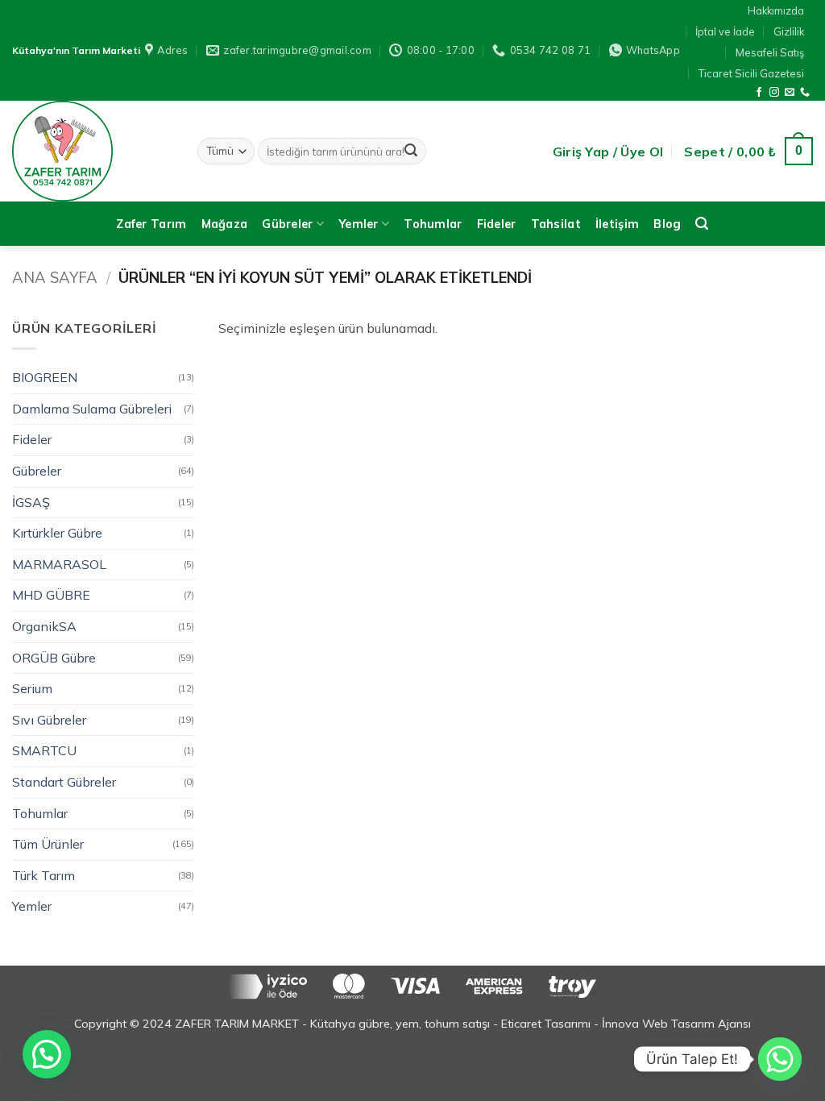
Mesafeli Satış (770, 52)
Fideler (496, 224)
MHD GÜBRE (51, 595)
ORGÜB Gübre (54, 658)
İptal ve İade (725, 31)
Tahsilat (556, 224)
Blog (667, 224)
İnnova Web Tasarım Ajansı (676, 1023)
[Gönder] (411, 151)
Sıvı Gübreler (49, 720)
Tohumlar (433, 224)
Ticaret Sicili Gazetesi (751, 73)
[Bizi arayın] (805, 92)
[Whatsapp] (780, 1059)
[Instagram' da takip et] (774, 92)
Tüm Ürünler (48, 844)
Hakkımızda (776, 10)
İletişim (617, 224)
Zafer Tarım (151, 224)
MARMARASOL (59, 564)
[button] (608, 151)
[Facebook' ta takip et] (759, 92)
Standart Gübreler (64, 782)
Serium (32, 688)
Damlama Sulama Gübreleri (92, 409)
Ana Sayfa (54, 277)
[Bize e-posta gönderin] (789, 92)
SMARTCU (44, 750)
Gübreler (287, 224)
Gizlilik (788, 31)
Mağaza (224, 224)
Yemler (358, 224)
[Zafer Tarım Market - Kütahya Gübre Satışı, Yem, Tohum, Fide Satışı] (92, 151)
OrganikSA (44, 626)
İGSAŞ (31, 502)
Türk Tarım (43, 875)
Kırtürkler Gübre (57, 533)
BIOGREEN (44, 377)
